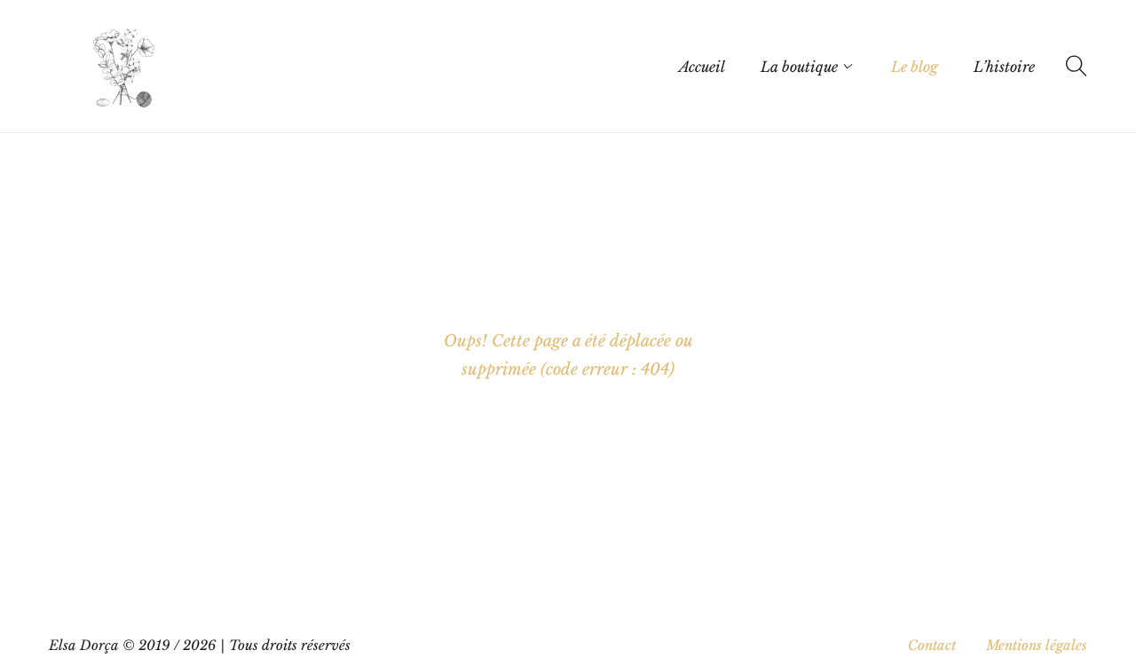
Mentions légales (1036, 645)
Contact (932, 645)
